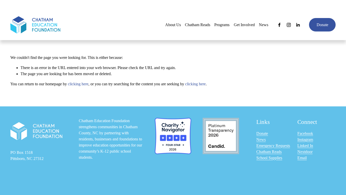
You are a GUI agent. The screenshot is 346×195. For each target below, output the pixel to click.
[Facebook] (279, 24)
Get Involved (244, 25)
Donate (322, 25)
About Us (173, 25)
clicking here (78, 84)
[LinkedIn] (297, 24)
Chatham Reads (197, 25)
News (263, 25)
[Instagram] (288, 24)
